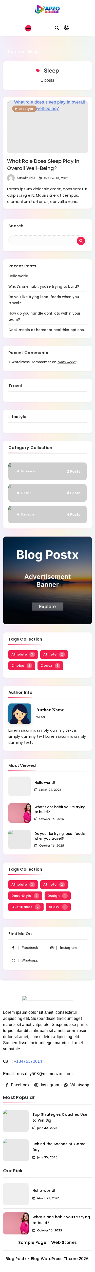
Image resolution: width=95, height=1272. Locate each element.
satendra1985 (26, 178)
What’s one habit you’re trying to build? (43, 286)
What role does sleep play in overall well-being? (43, 165)
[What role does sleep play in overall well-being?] (47, 126)
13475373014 (29, 1061)
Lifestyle (26, 108)
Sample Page (32, 1242)
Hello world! (18, 276)
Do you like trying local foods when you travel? (59, 836)
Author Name (50, 709)
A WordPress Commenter (29, 362)
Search (16, 226)
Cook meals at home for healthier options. (46, 330)
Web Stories (64, 1242)
